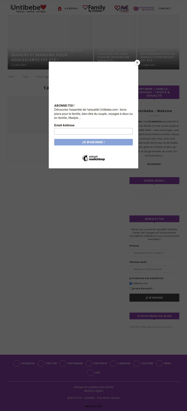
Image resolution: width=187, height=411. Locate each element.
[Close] (137, 62)
